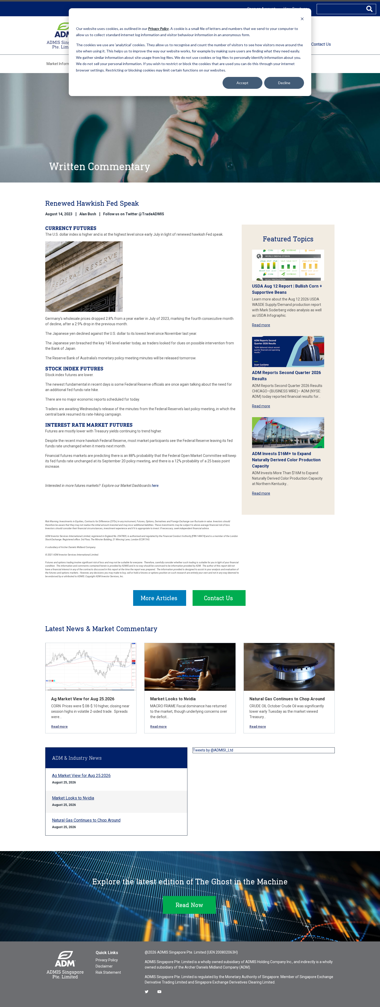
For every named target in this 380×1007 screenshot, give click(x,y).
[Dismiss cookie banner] (302, 18)
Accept (242, 83)
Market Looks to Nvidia (173, 698)
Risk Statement (108, 972)
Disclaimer (104, 966)
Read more (261, 325)
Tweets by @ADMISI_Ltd (213, 750)
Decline (284, 83)
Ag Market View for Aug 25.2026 (82, 698)
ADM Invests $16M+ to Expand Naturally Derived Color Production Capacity (286, 460)
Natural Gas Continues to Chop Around (287, 698)
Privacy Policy (107, 960)
